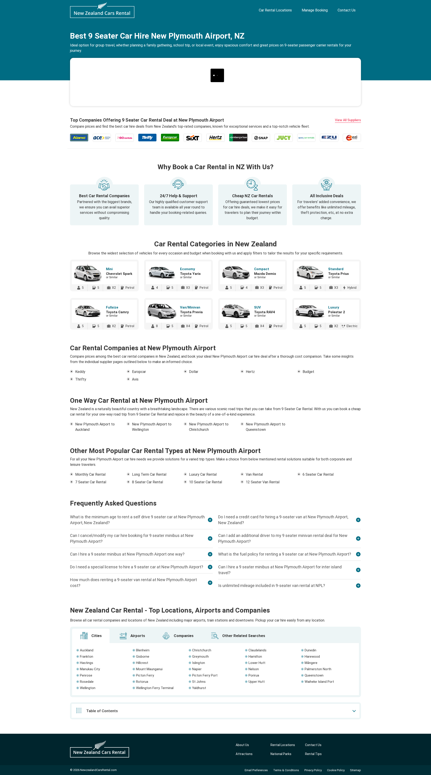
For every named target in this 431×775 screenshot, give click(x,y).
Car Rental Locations (275, 10)
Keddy (80, 372)
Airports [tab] (137, 635)
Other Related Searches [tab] (243, 635)
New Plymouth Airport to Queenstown (265, 427)
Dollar (193, 372)
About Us (242, 745)
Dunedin (310, 650)
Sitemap (355, 770)
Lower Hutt (256, 663)
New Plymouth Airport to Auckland (95, 427)
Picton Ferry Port (205, 675)
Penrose (86, 675)
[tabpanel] (215, 669)
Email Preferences (256, 770)
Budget (308, 372)
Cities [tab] (96, 635)
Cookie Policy (336, 770)
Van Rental (254, 474)
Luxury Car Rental (203, 474)
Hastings (86, 663)
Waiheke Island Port (319, 682)
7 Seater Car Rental (90, 482)
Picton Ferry (145, 675)
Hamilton (255, 657)
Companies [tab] (183, 635)
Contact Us (347, 10)
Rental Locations (282, 745)
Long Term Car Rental (149, 474)
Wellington (87, 688)
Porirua (253, 675)
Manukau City (90, 669)
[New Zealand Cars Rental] (102, 10)
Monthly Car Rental (90, 474)
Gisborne (142, 657)
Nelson (253, 669)
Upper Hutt (256, 682)
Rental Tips (313, 754)
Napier (197, 669)
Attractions (244, 754)
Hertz (250, 372)
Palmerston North (318, 669)
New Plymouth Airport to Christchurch (209, 427)
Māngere (311, 663)
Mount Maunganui (149, 669)
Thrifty (80, 379)
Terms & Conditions (286, 770)
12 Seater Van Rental (262, 482)
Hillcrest (142, 663)
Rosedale (87, 682)
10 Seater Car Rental (205, 482)
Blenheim (143, 650)
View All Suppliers (348, 120)
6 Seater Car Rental (318, 474)
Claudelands (257, 650)
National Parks (280, 754)
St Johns (199, 682)
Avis (135, 379)
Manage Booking (315, 10)
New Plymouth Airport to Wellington (152, 427)
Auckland (86, 650)
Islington (198, 663)
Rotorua (142, 682)
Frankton (86, 657)
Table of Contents (102, 711)
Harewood (312, 657)
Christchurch (201, 650)
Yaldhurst (199, 688)
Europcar (139, 372)
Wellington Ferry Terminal (155, 688)
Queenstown (314, 675)
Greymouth (200, 657)
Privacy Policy (313, 770)
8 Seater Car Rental (147, 482)
